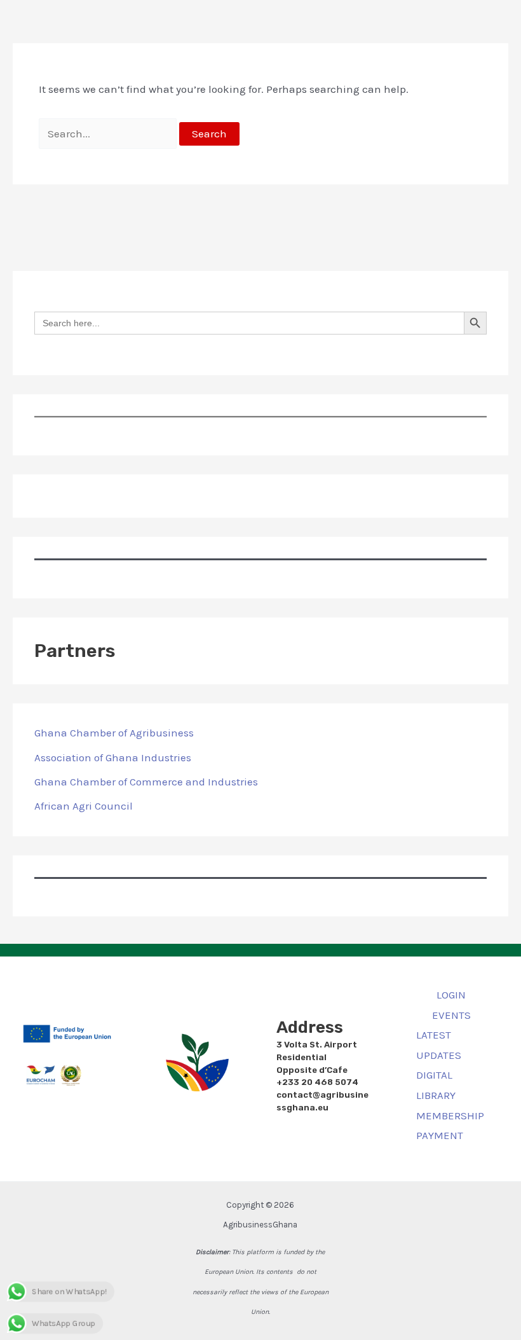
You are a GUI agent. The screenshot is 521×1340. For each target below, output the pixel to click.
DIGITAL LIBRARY (436, 1085)
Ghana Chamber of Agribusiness (114, 732)
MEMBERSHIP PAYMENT (450, 1125)
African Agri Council (83, 805)
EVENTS (451, 1015)
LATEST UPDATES (438, 1044)
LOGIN (451, 994)
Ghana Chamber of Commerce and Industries (146, 781)
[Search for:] (109, 133)
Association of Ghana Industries (112, 757)
